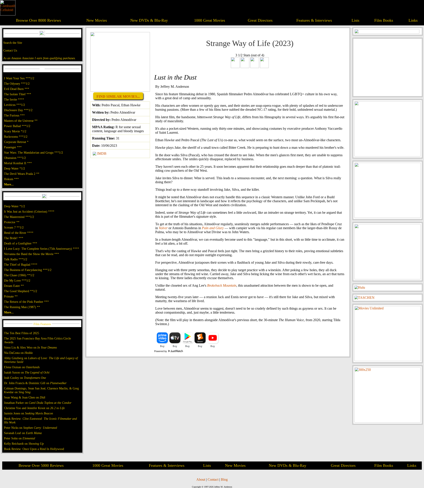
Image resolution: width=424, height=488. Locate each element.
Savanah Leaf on (23, 433)
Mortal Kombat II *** (18, 163)
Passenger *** (13, 147)
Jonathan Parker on (37, 402)
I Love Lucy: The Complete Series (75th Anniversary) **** (41, 248)
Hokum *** (11, 179)
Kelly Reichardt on (24, 443)
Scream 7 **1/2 (14, 227)
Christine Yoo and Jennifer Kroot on (34, 408)
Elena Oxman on (22, 367)
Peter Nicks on (30, 427)
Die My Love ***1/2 (17, 280)
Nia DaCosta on (18, 353)
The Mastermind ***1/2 (19, 217)
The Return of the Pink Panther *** (26, 301)
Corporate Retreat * (16, 142)
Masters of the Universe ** (21, 120)
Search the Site (12, 42)
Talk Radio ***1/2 (15, 259)
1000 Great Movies (209, 20)
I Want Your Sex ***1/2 (19, 78)
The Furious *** (14, 115)
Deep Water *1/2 (14, 168)
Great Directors (260, 20)
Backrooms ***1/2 (15, 136)
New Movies (96, 20)
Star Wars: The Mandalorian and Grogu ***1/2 (33, 152)
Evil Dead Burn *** (16, 89)
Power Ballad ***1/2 (17, 126)
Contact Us (10, 50)
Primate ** (11, 296)
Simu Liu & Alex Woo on (30, 347)
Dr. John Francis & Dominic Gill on (35, 383)
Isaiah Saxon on (26, 372)
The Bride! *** (13, 238)
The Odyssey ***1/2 (17, 83)
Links (413, 20)
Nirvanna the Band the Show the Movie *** (31, 254)
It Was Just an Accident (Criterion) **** (29, 211)
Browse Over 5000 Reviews (41, 465)
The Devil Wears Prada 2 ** (21, 173)
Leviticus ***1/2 (14, 105)
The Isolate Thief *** (17, 94)
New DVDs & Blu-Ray (149, 20)
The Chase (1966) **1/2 (19, 275)
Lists (355, 20)
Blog (224, 479)
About (200, 479)
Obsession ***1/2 (15, 158)
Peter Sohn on (19, 438)
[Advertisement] (387, 67)
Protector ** (11, 222)
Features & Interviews (314, 20)
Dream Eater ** (14, 286)
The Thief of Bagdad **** (20, 264)
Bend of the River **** (18, 232)
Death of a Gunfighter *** (20, 243)
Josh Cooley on (25, 377)
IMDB (101, 153)
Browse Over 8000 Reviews (38, 20)
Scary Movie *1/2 (15, 131)
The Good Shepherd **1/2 (20, 291)
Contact (213, 479)
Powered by (161, 351)
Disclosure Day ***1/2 (18, 110)
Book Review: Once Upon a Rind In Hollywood (34, 449)
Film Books (383, 20)
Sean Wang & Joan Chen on (24, 397)
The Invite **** (14, 99)
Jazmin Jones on (28, 413)
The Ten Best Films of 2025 (21, 333)
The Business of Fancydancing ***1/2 (27, 270)
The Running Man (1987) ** (22, 307)
